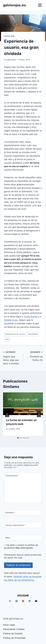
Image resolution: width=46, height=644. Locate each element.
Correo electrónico (15, 525)
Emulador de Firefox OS (36, 356)
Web (7, 537)
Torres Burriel (30, 316)
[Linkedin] (29, 601)
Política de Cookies (13, 633)
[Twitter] (10, 601)
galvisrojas (11, 60)
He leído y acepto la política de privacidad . (21, 546)
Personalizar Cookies (14, 629)
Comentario (12, 475)
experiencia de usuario (15, 334)
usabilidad (32, 334)
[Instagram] (16, 601)
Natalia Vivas (11, 320)
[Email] (36, 601)
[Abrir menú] (40, 5)
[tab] (18, 438)
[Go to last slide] (7, 414)
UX (7, 339)
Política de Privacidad (14, 638)
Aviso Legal (9, 625)
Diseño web (9, 36)
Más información (24, 548)
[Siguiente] (39, 414)
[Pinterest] (23, 601)
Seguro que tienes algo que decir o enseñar (11, 358)
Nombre (10, 512)
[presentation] (23, 403)
